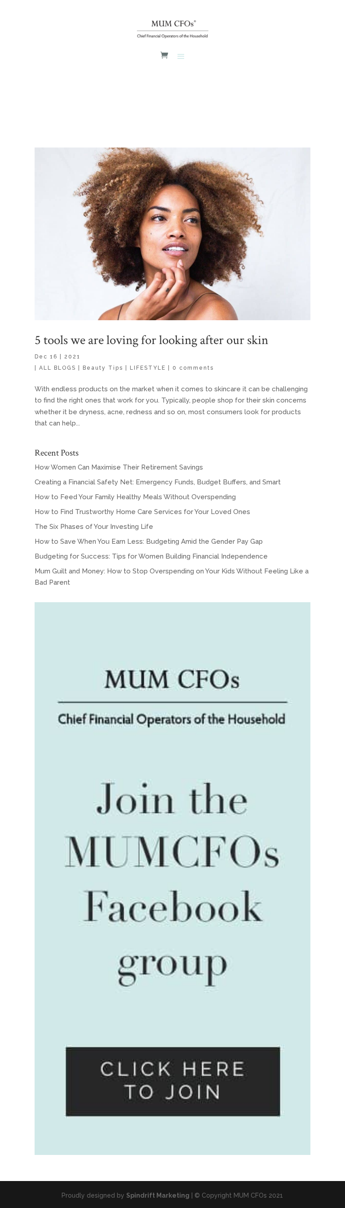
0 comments (193, 368)
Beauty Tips (103, 368)
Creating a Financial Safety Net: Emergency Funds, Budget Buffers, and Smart (158, 482)
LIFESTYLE (148, 368)
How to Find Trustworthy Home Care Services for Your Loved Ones (142, 512)
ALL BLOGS (57, 368)
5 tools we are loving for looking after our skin (151, 340)
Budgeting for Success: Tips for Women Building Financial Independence (151, 556)
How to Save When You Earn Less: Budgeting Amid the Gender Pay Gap (149, 541)
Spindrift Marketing (158, 1195)
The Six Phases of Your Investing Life (94, 527)
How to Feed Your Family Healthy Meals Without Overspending (135, 497)
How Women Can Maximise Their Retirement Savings (119, 467)
